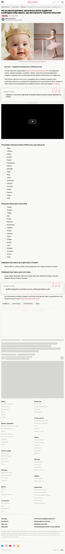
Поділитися (62, 19)
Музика (3, 414)
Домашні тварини (6, 475)
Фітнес (3, 444)
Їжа (2, 492)
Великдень (37, 450)
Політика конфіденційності (44, 519)
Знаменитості (5, 406)
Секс (2, 506)
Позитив (4, 16)
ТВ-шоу (37, 459)
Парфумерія (4, 442)
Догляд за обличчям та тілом (9, 426)
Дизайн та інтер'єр (6, 472)
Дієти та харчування (7, 436)
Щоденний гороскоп (40, 503)
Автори (4, 519)
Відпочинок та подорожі (41, 423)
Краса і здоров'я (7, 423)
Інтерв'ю (3, 417)
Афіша (36, 476)
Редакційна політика (42, 521)
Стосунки (5, 501)
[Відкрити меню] (2, 2)
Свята (36, 437)
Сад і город (4, 478)
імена (37, 303)
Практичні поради (6, 456)
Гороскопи (38, 487)
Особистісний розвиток (41, 406)
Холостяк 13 (37, 464)
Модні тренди (5, 461)
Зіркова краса (5, 409)
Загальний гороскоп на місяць (42, 495)
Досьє (3, 412)
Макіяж (3, 431)
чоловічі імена (28, 303)
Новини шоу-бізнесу (7, 404)
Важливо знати (38, 412)
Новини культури (39, 481)
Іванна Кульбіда (10, 18)
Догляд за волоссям (7, 428)
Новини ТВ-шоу (38, 462)
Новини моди (5, 453)
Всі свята (36, 453)
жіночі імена (16, 303)
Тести (35, 426)
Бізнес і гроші (38, 404)
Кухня (3, 487)
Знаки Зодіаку (38, 500)
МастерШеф (38, 467)
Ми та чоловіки (5, 503)
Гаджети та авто (39, 431)
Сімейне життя (5, 508)
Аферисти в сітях (39, 470)
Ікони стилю (4, 458)
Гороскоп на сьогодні (40, 489)
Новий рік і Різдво (39, 442)
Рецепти (3, 489)
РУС (58, 2)
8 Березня (37, 445)
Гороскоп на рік (38, 497)
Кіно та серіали (38, 478)
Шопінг (3, 464)
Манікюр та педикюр (7, 434)
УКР (54, 2)
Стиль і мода (6, 451)
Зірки (3, 401)
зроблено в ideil (58, 550)
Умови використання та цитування (47, 527)
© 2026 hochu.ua (6, 550)
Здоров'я (3, 439)
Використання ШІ (40, 524)
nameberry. (57, 84)
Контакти (4, 521)
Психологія (37, 409)
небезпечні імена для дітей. (30, 299)
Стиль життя (39, 418)
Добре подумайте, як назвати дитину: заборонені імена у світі (28, 289)
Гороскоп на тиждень (40, 492)
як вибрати (5, 303)
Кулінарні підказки (6, 494)
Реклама (4, 527)
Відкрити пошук (62, 2)
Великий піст (37, 448)
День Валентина (39, 440)
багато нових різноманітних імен (37, 71)
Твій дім (4, 470)
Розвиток (37, 401)
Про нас (4, 524)
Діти (2, 511)
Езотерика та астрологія (41, 420)
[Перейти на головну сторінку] (32, 2)
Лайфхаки (4, 480)
